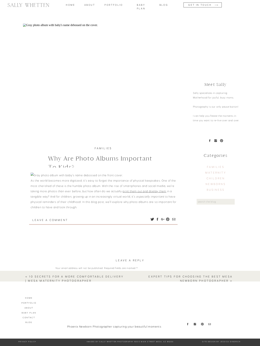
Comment (62, 275)
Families (103, 148)
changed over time (141, 227)
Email (59, 331)
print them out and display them (144, 191)
